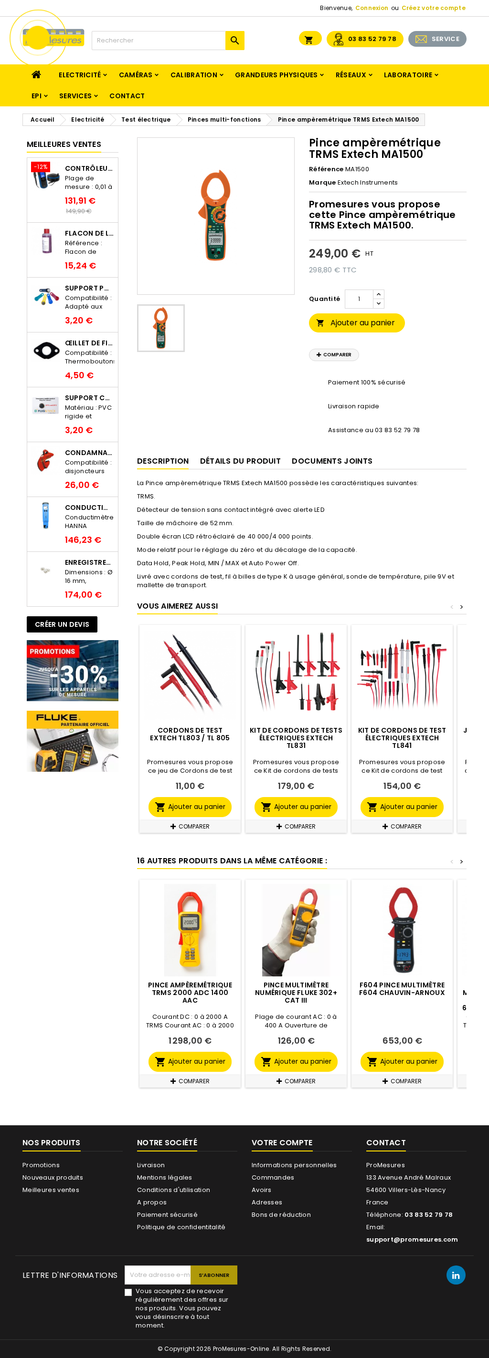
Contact (127, 96)
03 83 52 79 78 (372, 38)
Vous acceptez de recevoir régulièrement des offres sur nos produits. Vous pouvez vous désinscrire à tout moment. (182, 1308)
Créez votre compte (434, 8)
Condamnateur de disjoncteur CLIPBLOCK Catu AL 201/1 (89, 452)
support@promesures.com (412, 1239)
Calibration (193, 75)
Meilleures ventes (50, 1189)
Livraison (151, 1165)
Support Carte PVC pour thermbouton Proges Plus (89, 398)
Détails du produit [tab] (240, 461)
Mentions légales (164, 1177)
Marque (322, 182)
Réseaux (351, 75)
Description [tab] (163, 461)
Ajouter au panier (355, 322)
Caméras (136, 75)
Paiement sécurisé (167, 1214)
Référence (326, 169)
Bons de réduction (281, 1214)
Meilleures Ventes (64, 144)
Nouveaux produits (52, 1177)
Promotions (41, 1165)
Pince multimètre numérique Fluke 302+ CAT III (296, 992)
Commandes (273, 1177)
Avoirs (262, 1189)
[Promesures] (72, 670)
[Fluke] (72, 741)
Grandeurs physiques (276, 75)
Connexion (372, 8)
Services (75, 96)
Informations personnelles (294, 1165)
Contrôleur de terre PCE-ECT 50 (89, 168)
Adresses (267, 1202)
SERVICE (445, 38)
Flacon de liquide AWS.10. (89, 233)
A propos (152, 1202)
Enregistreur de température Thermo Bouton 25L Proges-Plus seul (89, 562)
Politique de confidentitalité (181, 1227)
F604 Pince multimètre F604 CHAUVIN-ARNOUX (402, 988)
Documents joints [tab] (332, 461)
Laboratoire (408, 75)
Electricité (80, 75)
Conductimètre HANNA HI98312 (89, 507)
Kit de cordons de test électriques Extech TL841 (402, 738)
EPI (37, 96)
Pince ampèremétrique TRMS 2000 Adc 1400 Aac (190, 992)
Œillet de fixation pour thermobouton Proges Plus (89, 343)
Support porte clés (89, 288)
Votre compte (282, 1142)
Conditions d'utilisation (173, 1189)
